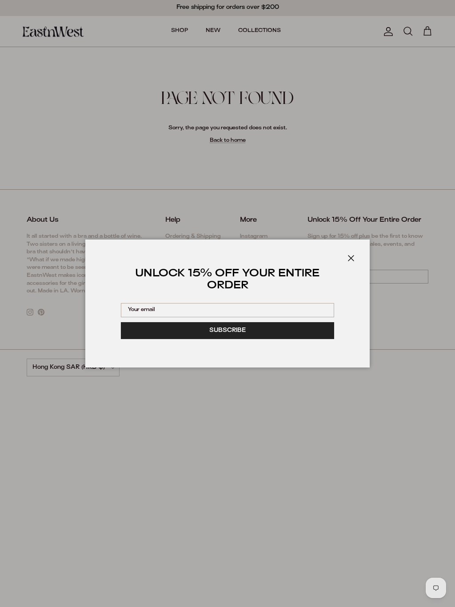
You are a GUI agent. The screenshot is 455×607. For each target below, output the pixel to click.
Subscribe (227, 330)
